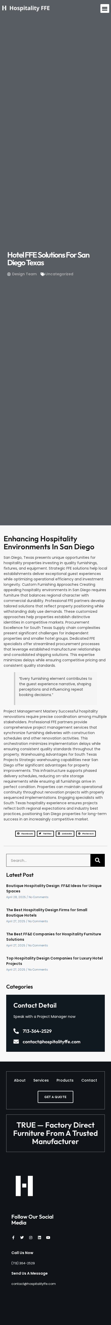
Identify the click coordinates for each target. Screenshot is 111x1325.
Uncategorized (59, 274)
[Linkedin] (39, 1237)
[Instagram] (31, 1237)
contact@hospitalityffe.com (52, 1042)
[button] (104, 8)
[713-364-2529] (16, 1031)
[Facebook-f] (13, 1237)
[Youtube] (48, 1237)
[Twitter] (22, 1237)
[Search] (98, 860)
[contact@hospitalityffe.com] (16, 1041)
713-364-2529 (37, 1031)
